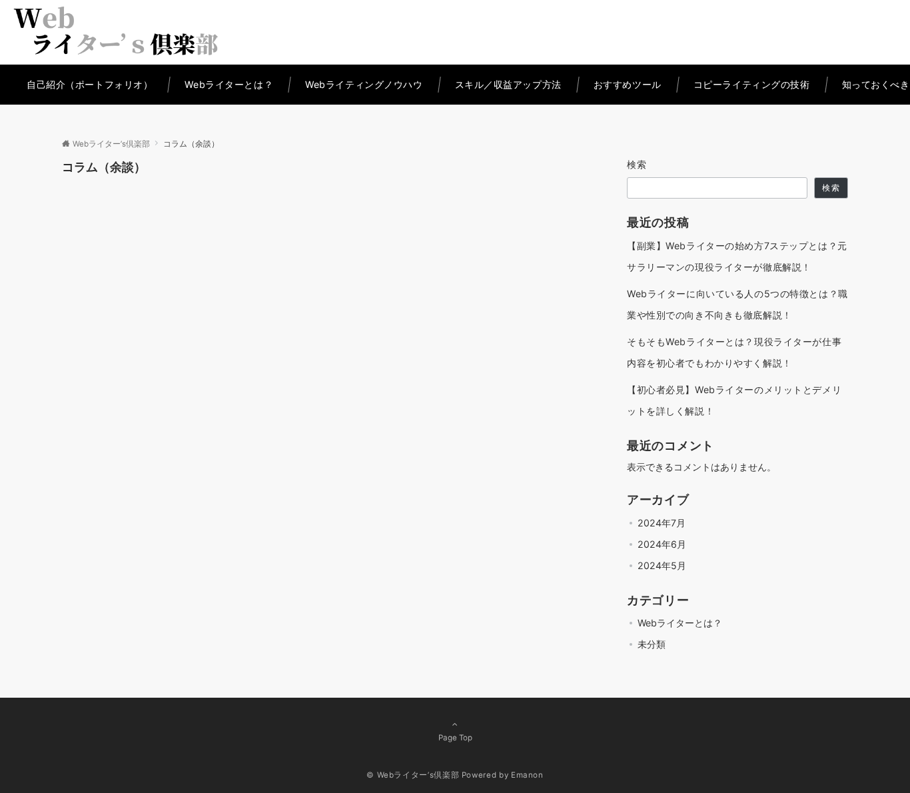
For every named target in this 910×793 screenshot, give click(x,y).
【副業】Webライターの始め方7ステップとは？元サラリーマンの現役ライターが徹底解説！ (737, 256)
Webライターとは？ (680, 622)
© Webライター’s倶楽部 (412, 775)
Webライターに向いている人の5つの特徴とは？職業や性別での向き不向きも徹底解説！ (737, 304)
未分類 (652, 644)
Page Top (455, 737)
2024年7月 (661, 522)
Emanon (527, 775)
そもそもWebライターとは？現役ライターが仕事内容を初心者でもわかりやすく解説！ (734, 352)
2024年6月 (662, 544)
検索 (637, 164)
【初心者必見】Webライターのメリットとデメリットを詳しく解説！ (734, 400)
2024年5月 (662, 565)
